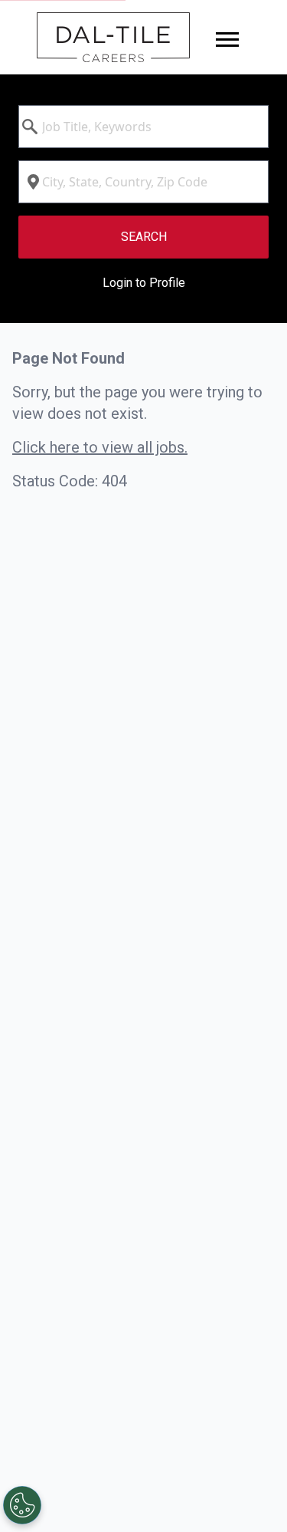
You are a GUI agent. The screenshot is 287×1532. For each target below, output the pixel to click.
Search (144, 236)
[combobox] (143, 126)
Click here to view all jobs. (100, 447)
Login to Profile (144, 282)
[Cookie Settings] (22, 1505)
